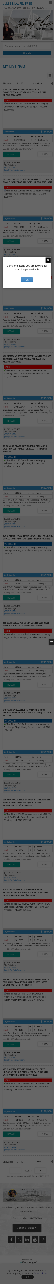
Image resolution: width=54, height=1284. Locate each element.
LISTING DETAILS (11, 154)
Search (27, 53)
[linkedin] (27, 1239)
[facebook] (11, 1239)
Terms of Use (40, 1273)
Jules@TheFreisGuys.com (14, 170)
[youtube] (35, 1239)
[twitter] (19, 1239)
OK (27, 1277)
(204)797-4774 (10, 167)
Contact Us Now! (27, 1227)
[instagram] (42, 1239)
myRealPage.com (27, 1263)
